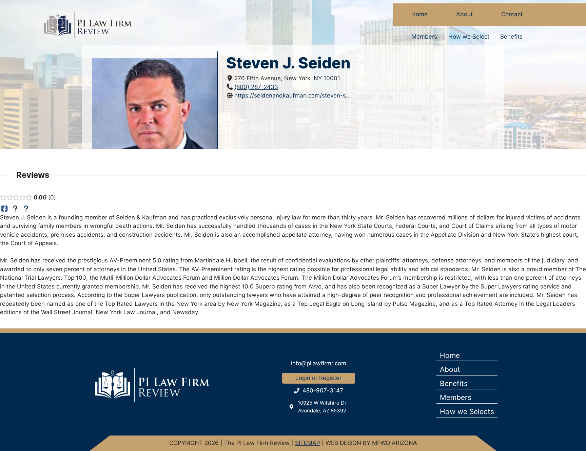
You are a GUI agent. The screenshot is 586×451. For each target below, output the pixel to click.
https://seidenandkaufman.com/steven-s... (292, 95)
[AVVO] (26, 208)
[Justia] (15, 208)
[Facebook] (4, 208)
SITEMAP (307, 442)
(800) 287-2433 (256, 87)
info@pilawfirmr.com (318, 363)
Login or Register (318, 377)
